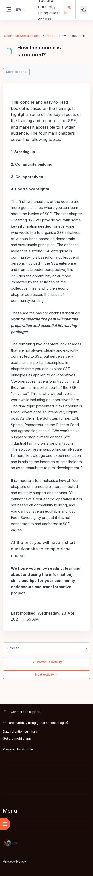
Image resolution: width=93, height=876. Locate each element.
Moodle (27, 749)
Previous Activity (48, 662)
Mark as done (16, 72)
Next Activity (44, 674)
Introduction (51, 35)
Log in (67, 9)
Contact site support (25, 712)
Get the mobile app (17, 738)
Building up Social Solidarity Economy (22, 35)
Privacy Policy (14, 861)
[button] (21, 10)
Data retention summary (20, 731)
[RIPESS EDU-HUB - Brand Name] (46, 843)
